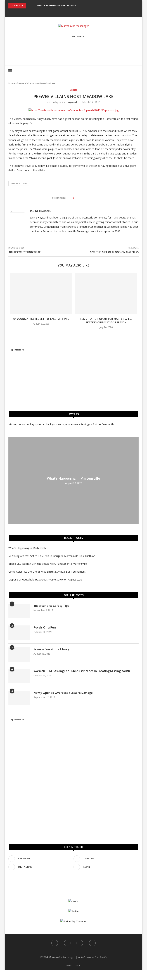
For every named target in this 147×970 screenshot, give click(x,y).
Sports (73, 89)
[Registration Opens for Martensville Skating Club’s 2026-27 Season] (106, 293)
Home (11, 83)
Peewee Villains (19, 183)
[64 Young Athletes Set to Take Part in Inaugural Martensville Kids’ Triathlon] (41, 293)
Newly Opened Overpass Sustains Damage (63, 693)
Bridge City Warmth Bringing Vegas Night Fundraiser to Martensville (47, 563)
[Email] (81, 11)
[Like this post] (78, 197)
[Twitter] (71, 11)
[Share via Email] (97, 197)
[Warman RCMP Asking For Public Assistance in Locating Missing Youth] (19, 676)
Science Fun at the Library (52, 649)
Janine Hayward (68, 102)
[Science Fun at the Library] (19, 654)
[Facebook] (66, 11)
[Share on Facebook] (85, 197)
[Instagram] (76, 11)
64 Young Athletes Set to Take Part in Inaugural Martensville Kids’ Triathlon (51, 556)
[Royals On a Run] (19, 632)
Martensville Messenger (62, 957)
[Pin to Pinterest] (93, 197)
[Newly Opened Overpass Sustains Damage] (19, 698)
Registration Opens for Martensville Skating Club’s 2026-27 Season (106, 320)
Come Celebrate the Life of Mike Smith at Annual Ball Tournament (47, 571)
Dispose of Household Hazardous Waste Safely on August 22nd (45, 579)
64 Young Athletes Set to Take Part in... (41, 318)
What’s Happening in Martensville (56, 5)
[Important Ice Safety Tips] (19, 611)
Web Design (84, 957)
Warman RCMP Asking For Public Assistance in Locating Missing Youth (82, 671)
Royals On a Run (45, 627)
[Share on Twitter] (89, 197)
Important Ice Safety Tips (51, 606)
